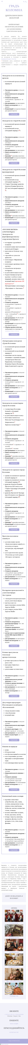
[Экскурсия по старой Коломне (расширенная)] (14, 222)
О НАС (17, 1032)
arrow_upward (25, 1042)
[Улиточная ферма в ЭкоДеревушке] (14, 645)
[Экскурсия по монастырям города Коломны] (14, 463)
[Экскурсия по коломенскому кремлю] (14, 114)
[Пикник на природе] (14, 789)
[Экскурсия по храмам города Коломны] (14, 529)
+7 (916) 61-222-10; (9, 1014)
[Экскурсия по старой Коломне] (14, 163)
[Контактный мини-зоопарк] (14, 850)
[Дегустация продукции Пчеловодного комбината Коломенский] (14, 739)
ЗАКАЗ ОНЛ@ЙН (14, 1023)
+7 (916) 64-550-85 (18, 1014)
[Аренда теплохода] (14, 695)
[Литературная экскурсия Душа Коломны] (14, 396)
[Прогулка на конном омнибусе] (14, 583)
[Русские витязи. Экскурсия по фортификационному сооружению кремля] (14, 334)
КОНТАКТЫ (12, 1032)
